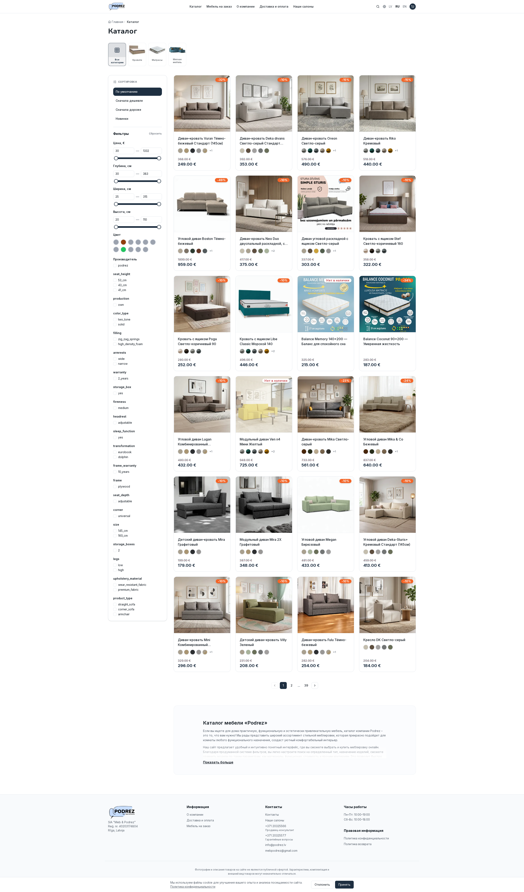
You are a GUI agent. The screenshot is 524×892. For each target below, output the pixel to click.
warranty (119, 372)
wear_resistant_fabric (132, 584)
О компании (246, 6)
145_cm (123, 530)
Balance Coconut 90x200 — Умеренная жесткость (385, 341)
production (121, 298)
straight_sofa (126, 604)
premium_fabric (128, 589)
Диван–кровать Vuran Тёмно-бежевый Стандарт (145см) (202, 140)
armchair (124, 614)
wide (121, 358)
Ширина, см (122, 189)
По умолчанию (127, 91)
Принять (344, 884)
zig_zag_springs (129, 339)
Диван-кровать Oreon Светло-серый (319, 140)
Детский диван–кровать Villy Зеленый (263, 642)
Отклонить (322, 884)
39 (306, 685)
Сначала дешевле (129, 100)
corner (118, 509)
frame (117, 480)
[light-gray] (138, 249)
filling (117, 333)
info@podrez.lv (275, 845)
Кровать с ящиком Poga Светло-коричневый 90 (197, 341)
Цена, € (119, 143)
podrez (123, 265)
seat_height (121, 274)
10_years (123, 471)
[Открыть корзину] (412, 6)
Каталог (196, 6)
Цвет (117, 234)
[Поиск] (378, 6)
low (120, 565)
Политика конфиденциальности (366, 838)
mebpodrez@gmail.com (281, 850)
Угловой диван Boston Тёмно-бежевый (202, 241)
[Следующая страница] (315, 685)
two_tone (124, 319)
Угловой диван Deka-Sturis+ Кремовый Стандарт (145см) (386, 541)
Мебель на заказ (219, 6)
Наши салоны (303, 6)
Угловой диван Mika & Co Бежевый (383, 441)
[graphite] (116, 249)
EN (405, 6)
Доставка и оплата (274, 6)
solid (121, 324)
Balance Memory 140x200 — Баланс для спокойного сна (324, 341)
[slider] (116, 158)
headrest (119, 416)
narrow (123, 363)
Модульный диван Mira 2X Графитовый (260, 541)
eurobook (125, 452)
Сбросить (155, 133)
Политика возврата (358, 844)
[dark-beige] (138, 242)
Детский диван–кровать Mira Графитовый (201, 541)
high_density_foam (130, 344)
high (121, 570)
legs (116, 559)
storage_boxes (124, 544)
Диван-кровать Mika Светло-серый (325, 441)
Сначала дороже (128, 109)
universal (124, 516)
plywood (124, 486)
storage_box (122, 387)
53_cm (122, 280)
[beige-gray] (116, 242)
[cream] (131, 242)
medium (123, 407)
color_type (121, 313)
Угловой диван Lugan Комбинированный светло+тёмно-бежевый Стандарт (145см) (198, 446)
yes (120, 393)
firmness (119, 401)
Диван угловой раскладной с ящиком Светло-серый (325, 241)
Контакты (272, 814)
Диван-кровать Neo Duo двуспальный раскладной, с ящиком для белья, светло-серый (262, 246)
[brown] (123, 242)
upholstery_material (127, 578)
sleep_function (124, 431)
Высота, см (121, 211)
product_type (122, 598)
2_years (123, 378)
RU (397, 6)
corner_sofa (126, 609)
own (121, 304)
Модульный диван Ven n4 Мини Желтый (260, 441)
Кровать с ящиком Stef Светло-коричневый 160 (383, 241)
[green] (123, 249)
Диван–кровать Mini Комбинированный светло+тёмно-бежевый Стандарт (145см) (198, 647)
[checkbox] (114, 265)
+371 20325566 (275, 826)
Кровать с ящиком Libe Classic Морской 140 (258, 341)
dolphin (123, 457)
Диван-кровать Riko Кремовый (379, 140)
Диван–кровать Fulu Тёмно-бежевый (324, 642)
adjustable (125, 422)
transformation (124, 446)
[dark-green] (153, 242)
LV (390, 6)
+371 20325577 (275, 835)
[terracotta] (145, 249)
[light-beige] (131, 249)
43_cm (122, 285)
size (116, 524)
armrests (119, 352)
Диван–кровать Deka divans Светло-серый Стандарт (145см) (262, 143)
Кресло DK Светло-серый (384, 640)
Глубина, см (122, 166)
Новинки (122, 118)
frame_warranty (124, 465)
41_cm (122, 290)
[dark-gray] (145, 242)
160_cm (123, 535)
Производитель (125, 259)
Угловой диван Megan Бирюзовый (319, 541)
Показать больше (218, 762)
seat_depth (121, 495)
